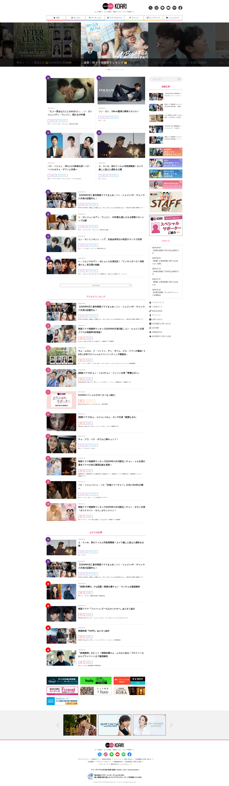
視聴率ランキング (136, 474)
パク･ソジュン (62, 178)
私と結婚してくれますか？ (100, 519)
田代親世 (105, 404)
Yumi (84, 404)
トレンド (135, 18)
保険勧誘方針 (157, 332)
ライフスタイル (116, 18)
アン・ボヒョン (83, 274)
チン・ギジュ (102, 363)
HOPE (81, 640)
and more (96, 285)
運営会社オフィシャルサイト (120, 764)
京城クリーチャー (102, 497)
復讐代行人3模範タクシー (103, 474)
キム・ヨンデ (107, 426)
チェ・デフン (52, 178)
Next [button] (171, 725)
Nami (80, 404)
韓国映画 (117, 640)
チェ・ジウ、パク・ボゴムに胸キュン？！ (98, 439)
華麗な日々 (119, 382)
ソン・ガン (102, 120)
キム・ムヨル (92, 363)
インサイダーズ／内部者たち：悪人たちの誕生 (104, 274)
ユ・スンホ (102, 178)
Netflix (81, 618)
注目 (58, 18)
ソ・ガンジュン (64, 124)
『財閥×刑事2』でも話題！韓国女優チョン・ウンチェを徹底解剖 (109, 587)
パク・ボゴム (91, 448)
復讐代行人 (82, 474)
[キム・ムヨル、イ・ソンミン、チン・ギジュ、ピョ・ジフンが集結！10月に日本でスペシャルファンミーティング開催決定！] (61, 356)
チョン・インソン (109, 382)
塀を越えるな (102, 248)
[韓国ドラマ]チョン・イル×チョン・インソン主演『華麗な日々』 (109, 373)
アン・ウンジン (53, 124)
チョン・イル (99, 382)
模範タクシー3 (117, 474)
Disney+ (81, 426)
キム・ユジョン (96, 426)
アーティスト (96, 18)
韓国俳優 (97, 665)
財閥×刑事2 (94, 596)
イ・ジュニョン (95, 618)
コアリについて (158, 302)
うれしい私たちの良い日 (86, 341)
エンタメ (77, 18)
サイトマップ (103, 764)
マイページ (156, 315)
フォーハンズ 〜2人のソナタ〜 (119, 618)
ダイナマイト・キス (85, 519)
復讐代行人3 (90, 474)
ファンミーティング (123, 363)
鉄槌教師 (132, 363)
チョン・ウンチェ (84, 596)
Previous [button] (57, 725)
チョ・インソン (95, 640)
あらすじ (90, 382)
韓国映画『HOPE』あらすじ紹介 (94, 631)
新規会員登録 (157, 311)
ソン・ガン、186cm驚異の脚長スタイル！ (119, 111)
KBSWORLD (83, 382)
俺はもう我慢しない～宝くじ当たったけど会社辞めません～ (108, 207)
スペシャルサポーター (94, 404)
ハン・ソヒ (92, 497)
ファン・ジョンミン (108, 640)
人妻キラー (98, 341)
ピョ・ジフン (111, 363)
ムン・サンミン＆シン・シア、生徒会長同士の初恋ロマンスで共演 (110, 239)
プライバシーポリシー (103, 761)
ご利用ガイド (157, 307)
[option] (80, 725)
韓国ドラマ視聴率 (108, 341)
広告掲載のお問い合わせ (161, 324)
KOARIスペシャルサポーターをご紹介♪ (97, 395)
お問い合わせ (157, 319)
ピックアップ (154, 18)
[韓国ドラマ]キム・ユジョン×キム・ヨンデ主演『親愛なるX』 (107, 417)
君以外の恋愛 (74, 124)
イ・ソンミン (83, 363)
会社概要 (155, 328)
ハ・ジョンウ (123, 274)
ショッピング (174, 18)
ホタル (79, 178)
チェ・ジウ (82, 448)
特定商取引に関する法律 (161, 336)
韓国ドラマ (139, 207)
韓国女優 (102, 596)
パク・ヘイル (72, 178)
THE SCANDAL (83, 207)
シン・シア (82, 248)
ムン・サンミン (91, 248)
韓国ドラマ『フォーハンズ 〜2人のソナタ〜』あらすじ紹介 (106, 609)
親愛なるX (115, 426)
